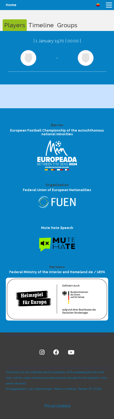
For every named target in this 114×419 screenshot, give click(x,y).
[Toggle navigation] (109, 5)
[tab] (15, 25)
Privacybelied (57, 405)
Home (11, 5)
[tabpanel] (57, 57)
